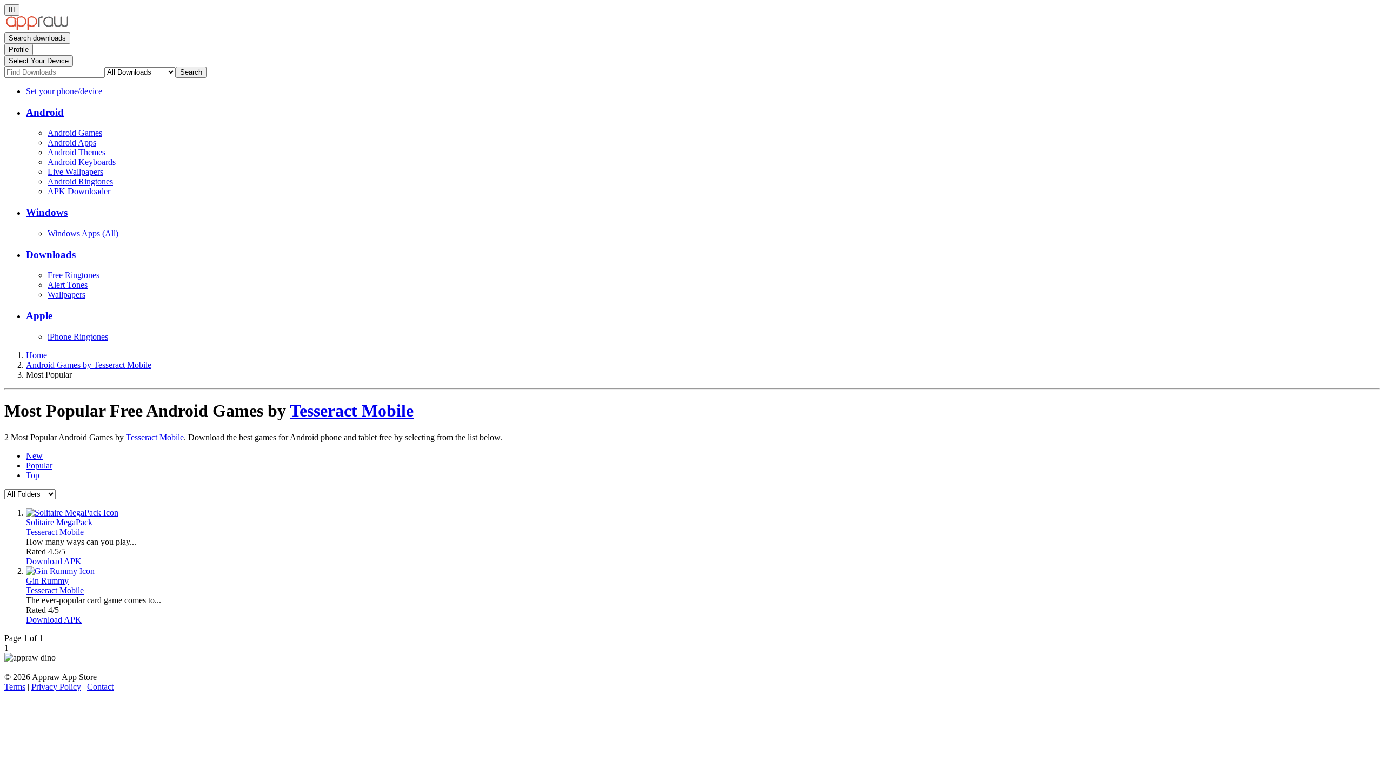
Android (45, 112)
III (12, 10)
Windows (47, 212)
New (34, 455)
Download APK (54, 561)
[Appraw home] (37, 27)
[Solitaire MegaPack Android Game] (72, 512)
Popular (39, 465)
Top (32, 475)
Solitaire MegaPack (59, 522)
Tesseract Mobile (352, 410)
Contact (100, 686)
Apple (39, 315)
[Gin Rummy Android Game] (60, 571)
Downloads (51, 254)
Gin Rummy (47, 580)
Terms (14, 686)
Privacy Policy (56, 686)
